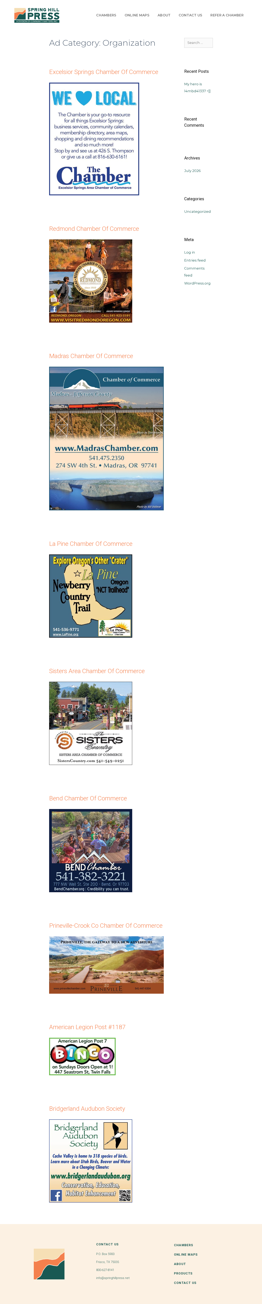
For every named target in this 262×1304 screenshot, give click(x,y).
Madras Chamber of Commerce (91, 356)
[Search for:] (198, 43)
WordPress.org (197, 283)
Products (183, 1273)
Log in (189, 252)
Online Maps (137, 15)
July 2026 (192, 171)
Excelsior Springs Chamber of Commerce (103, 71)
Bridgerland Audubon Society (87, 1108)
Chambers (106, 15)
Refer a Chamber (227, 15)
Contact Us (190, 15)
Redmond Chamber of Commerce (94, 228)
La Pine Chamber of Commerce (90, 543)
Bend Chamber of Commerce (88, 798)
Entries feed (195, 260)
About (164, 15)
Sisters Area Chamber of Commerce (97, 671)
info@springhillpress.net (113, 1278)
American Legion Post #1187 (87, 1027)
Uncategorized (197, 211)
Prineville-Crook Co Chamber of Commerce (106, 925)
